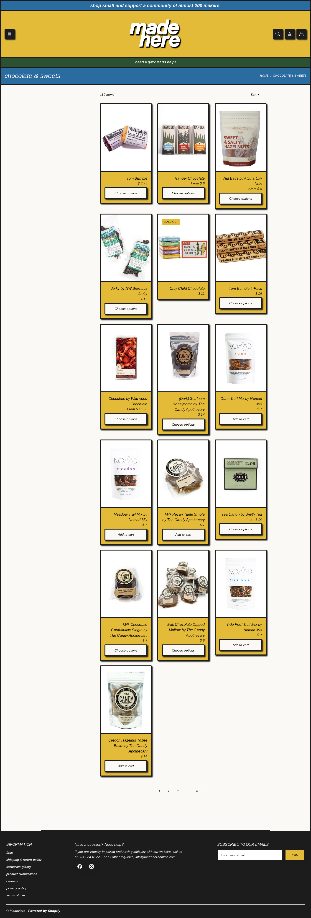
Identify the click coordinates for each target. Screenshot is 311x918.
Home (264, 75)
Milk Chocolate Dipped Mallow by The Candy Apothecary (186, 630)
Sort (254, 94)
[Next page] (207, 791)
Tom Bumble (137, 178)
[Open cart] (301, 34)
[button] (10, 34)
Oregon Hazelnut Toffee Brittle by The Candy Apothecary (127, 745)
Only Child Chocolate (187, 288)
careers (12, 881)
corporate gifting (18, 867)
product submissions (21, 874)
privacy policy (16, 888)
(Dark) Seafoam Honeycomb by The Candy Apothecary (189, 404)
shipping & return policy (23, 859)
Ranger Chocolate (190, 178)
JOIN (294, 855)
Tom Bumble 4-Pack (245, 288)
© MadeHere (15, 911)
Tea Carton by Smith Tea (242, 514)
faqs (9, 852)
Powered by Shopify (44, 911)
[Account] (290, 34)
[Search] (278, 34)
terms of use (15, 895)
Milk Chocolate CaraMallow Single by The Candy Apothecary (128, 630)
